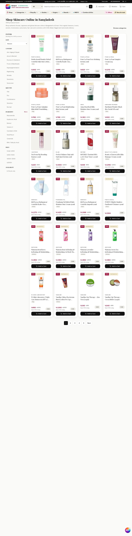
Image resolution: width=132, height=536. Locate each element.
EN (123, 1)
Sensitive (10, 103)
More (25, 112)
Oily (8, 91)
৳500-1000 (10, 155)
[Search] (90, 6)
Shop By (32, 12)
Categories (19, 12)
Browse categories (119, 28)
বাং (125, 1)
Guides (43, 12)
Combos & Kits (87, 12)
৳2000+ (9, 162)
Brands (65, 12)
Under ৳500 (11, 151)
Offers (110, 12)
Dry (8, 95)
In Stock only (11, 171)
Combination (11, 99)
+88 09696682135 (115, 1)
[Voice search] (87, 6)
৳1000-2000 (11, 159)
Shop (10, 12)
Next (89, 323)
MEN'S (76, 12)
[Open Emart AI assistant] (127, 530)
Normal (9, 107)
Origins (54, 12)
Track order (105, 1)
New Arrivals (121, 12)
